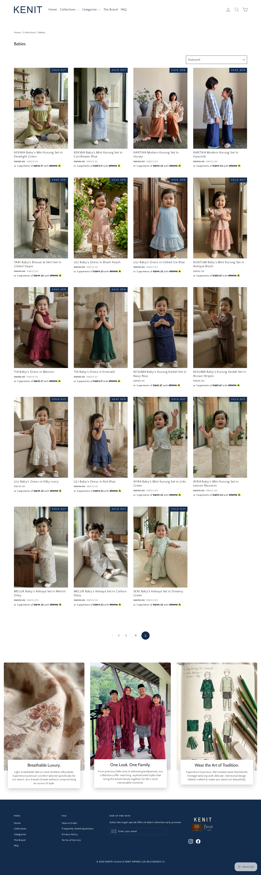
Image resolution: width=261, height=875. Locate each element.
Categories (90, 9)
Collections (68, 9)
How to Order (69, 823)
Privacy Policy (70, 834)
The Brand (111, 9)
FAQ (123, 9)
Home (53, 9)
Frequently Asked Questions (77, 828)
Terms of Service (71, 840)
